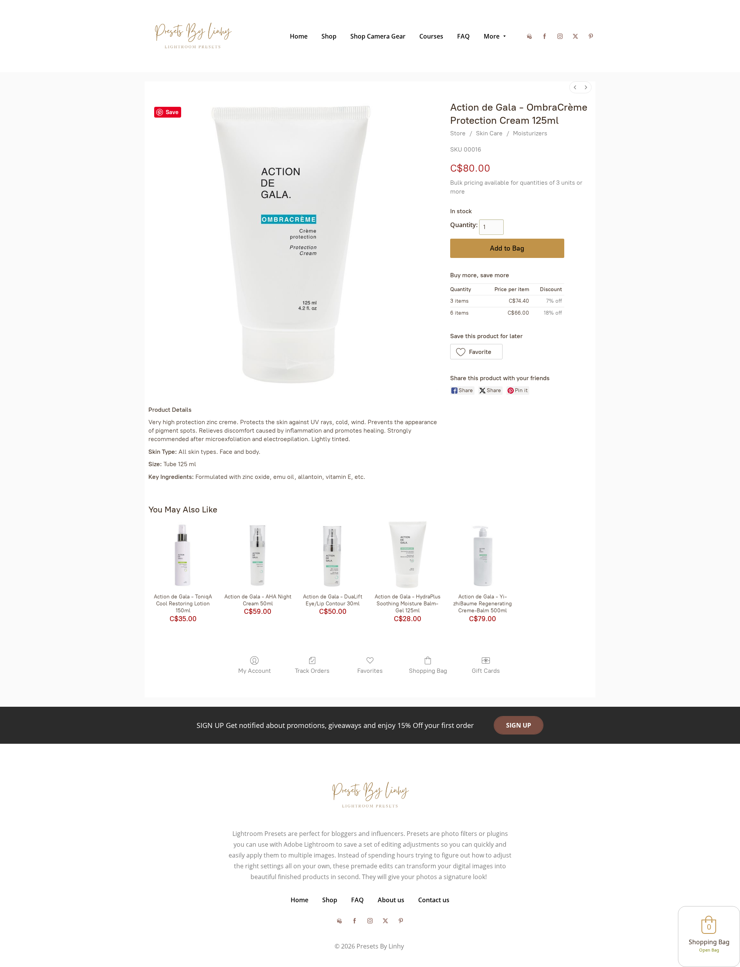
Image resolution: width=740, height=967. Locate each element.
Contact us (433, 900)
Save (172, 112)
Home (299, 900)
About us (391, 900)
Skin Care (489, 133)
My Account (254, 670)
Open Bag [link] (709, 950)
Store (458, 133)
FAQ (357, 900)
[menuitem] (575, 87)
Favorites (370, 670)
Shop (329, 900)
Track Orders (312, 670)
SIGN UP (518, 725)
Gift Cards (486, 670)
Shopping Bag (428, 670)
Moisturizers (530, 133)
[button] (476, 351)
